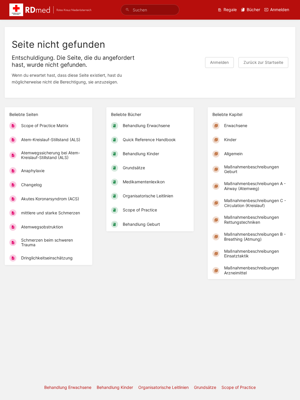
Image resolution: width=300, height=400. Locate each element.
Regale (230, 9)
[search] (150, 9)
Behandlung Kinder (115, 387)
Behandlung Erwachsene (67, 387)
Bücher (253, 9)
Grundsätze (205, 387)
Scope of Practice (238, 387)
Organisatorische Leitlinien (163, 387)
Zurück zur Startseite (263, 62)
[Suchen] (127, 9)
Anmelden (279, 9)
